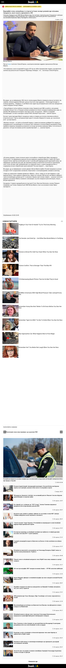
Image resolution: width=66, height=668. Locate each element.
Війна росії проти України (13, 6)
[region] (33, 85)
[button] (4, 432)
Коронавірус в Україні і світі (32, 6)
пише (9, 64)
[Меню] (2, 2)
